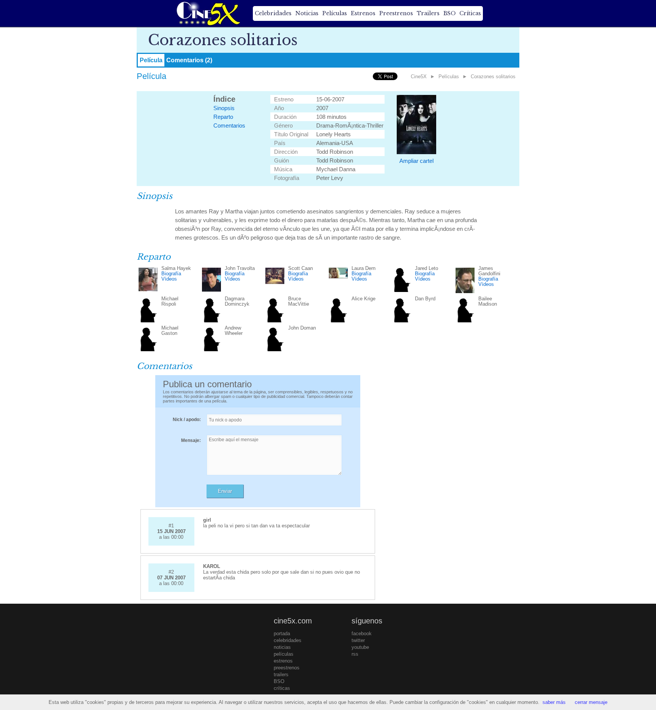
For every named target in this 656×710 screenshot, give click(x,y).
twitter (358, 640)
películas (283, 654)
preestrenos (287, 668)
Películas (334, 13)
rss (355, 654)
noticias (282, 647)
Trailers (428, 13)
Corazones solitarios (493, 76)
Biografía (171, 273)
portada (282, 633)
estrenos (283, 661)
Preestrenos (396, 13)
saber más (554, 702)
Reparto (223, 117)
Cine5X (419, 76)
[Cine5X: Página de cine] (207, 13)
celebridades (287, 640)
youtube (360, 647)
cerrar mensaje (591, 702)
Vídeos (169, 279)
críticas (282, 688)
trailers (281, 674)
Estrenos (363, 13)
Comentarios (229, 125)
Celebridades (273, 13)
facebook (362, 633)
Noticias (307, 13)
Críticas (470, 13)
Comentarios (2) (189, 60)
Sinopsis (224, 108)
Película (151, 60)
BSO (449, 13)
